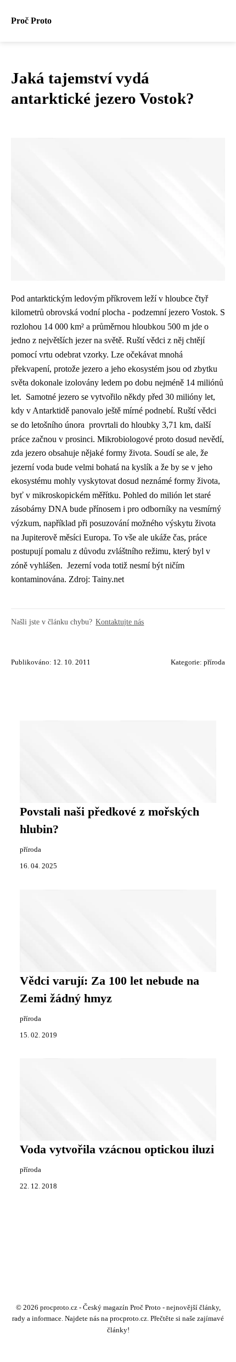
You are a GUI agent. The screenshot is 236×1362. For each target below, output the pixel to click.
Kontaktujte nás (119, 621)
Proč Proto (31, 20)
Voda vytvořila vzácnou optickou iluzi (117, 1149)
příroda (214, 662)
